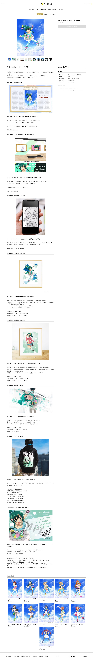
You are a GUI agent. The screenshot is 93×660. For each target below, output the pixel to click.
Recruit (46, 656)
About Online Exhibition (41, 9)
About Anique (31, 9)
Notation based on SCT (25, 656)
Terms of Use (8, 656)
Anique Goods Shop (52, 9)
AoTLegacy (61, 9)
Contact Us (35, 656)
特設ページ (21, 77)
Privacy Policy (16, 656)
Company (41, 656)
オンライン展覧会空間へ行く (14, 191)
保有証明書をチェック (12, 130)
